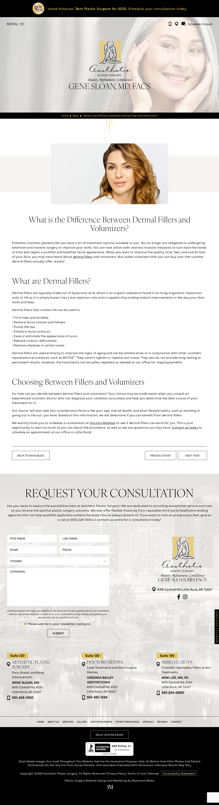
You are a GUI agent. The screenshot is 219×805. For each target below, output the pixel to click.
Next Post (192, 455)
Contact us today (185, 427)
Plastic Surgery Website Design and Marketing (96, 780)
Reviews (162, 721)
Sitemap (153, 773)
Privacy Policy (116, 773)
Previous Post (160, 455)
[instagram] (185, 597)
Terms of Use (136, 773)
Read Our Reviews (109, 734)
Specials (148, 721)
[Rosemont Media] (109, 788)
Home (64, 115)
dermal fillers (83, 256)
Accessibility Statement (179, 773)
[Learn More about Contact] (111, 8)
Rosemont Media (143, 780)
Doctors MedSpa (102, 423)
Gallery (82, 721)
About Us (53, 721)
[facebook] (178, 597)
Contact (176, 721)
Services (67, 721)
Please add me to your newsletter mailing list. (59, 624)
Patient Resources (127, 721)
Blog (75, 115)
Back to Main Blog (30, 455)
